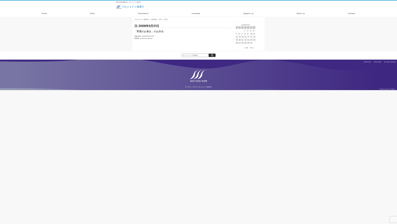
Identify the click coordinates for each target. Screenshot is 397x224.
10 (251, 33)
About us (301, 13)
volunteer (196, 13)
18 (254, 36)
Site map (377, 62)
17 (251, 36)
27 (240, 42)
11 (254, 33)
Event (44, 13)
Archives (367, 62)
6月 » (252, 48)
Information (143, 13)
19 (237, 39)
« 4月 (246, 48)
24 (251, 39)
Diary (92, 13)
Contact (351, 13)
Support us (248, 13)
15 (245, 36)
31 (251, 42)
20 (240, 39)
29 (246, 42)
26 (237, 42)
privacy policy (390, 62)
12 (237, 36)
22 (245, 39)
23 (248, 39)
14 (243, 36)
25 (254, 39)
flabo (393, 89)
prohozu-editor (146, 38)
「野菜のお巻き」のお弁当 (148, 31)
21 (242, 39)
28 (243, 42)
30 (248, 42)
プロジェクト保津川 (204, 87)
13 (240, 36)
